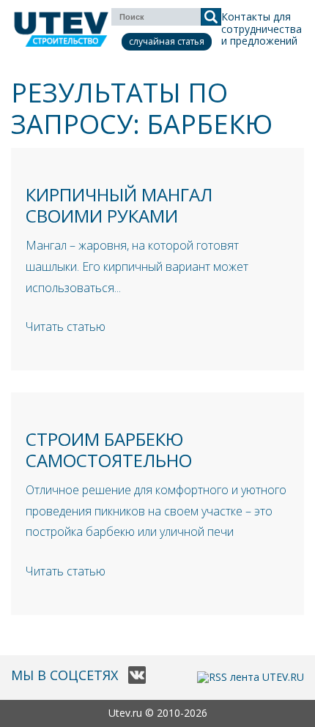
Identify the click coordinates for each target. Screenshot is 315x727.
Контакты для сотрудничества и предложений (261, 29)
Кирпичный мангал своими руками (119, 205)
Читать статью (65, 326)
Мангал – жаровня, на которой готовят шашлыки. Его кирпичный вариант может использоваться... (137, 266)
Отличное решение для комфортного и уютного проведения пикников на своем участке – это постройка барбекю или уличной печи (156, 511)
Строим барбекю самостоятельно (109, 449)
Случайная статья (166, 41)
